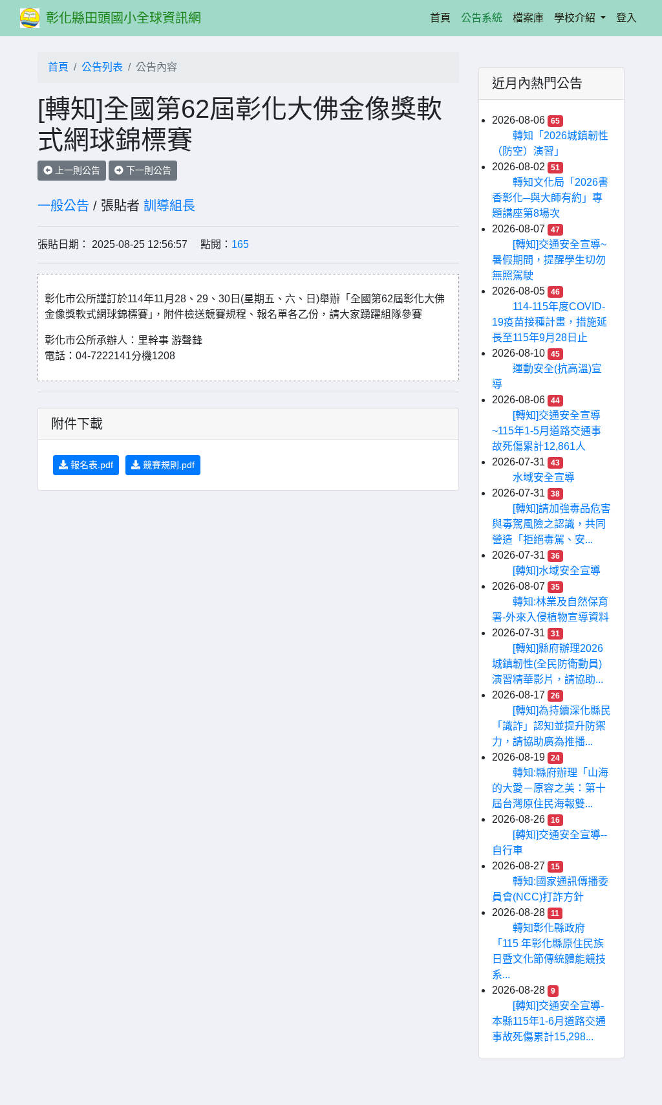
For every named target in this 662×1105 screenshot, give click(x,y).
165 (240, 244)
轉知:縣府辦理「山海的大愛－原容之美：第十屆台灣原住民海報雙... (550, 788)
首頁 (443, 17)
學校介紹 (576, 17)
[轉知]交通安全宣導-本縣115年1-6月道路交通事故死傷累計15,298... (549, 1021)
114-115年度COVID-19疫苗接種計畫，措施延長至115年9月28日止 (549, 322)
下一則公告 (147, 170)
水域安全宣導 (544, 477)
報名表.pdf (90, 465)
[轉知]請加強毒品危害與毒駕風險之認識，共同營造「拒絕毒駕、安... (551, 524)
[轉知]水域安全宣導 (557, 570)
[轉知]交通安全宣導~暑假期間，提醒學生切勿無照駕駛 (549, 260)
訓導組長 (169, 206)
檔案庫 (528, 17)
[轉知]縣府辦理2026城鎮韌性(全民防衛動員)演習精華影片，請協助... (547, 664)
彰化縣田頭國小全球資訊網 (123, 18)
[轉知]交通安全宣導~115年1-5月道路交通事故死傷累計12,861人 (546, 431)
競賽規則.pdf (167, 465)
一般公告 (63, 206)
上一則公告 (76, 170)
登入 (626, 17)
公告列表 (102, 67)
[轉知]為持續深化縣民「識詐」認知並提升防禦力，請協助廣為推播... (551, 726)
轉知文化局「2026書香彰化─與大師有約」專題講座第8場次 (550, 198)
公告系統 (481, 17)
